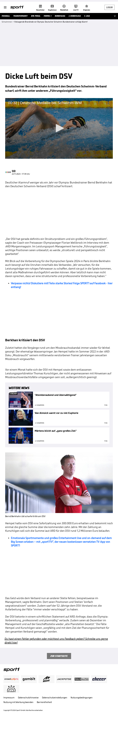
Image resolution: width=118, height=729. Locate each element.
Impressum (9, 697)
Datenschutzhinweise (28, 697)
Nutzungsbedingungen (82, 697)
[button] (59, 128)
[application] (59, 128)
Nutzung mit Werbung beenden (18, 702)
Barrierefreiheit (44, 702)
